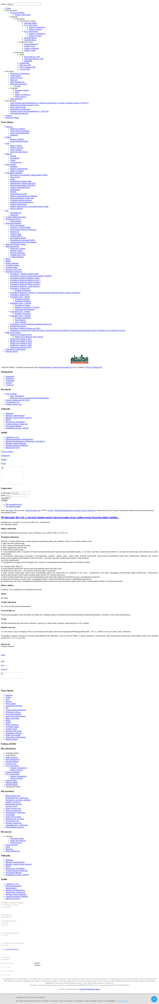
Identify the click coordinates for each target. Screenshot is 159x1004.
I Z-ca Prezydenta (30, 25)
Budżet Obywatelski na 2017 (21, 339)
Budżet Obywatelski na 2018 (21, 341)
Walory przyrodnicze (22, 94)
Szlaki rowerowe (16, 78)
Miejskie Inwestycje (13, 448)
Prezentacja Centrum (22, 305)
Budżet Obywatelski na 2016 (21, 335)
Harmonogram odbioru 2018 (20, 181)
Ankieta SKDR (16, 236)
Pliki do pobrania (16, 209)
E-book (17, 86)
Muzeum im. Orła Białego (15, 422)
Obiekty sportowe (16, 148)
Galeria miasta (15, 76)
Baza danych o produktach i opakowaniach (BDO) (29, 175)
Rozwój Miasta (11, 394)
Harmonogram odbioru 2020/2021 (23, 185)
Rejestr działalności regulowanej (22, 198)
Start (11, 510)
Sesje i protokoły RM (27, 67)
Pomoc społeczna (12, 263)
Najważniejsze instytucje (19, 113)
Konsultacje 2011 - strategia (20, 316)
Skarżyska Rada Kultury (19, 141)
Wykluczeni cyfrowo (13, 219)
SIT (7, 211)
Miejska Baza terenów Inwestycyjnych (24, 105)
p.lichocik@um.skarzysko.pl (89, 989)
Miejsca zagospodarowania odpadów (23, 196)
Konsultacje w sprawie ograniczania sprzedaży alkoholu (30, 276)
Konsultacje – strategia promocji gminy (24, 274)
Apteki (12, 160)
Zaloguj (4, 500)
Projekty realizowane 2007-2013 (18, 400)
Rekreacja (14, 80)
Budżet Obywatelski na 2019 (21, 343)
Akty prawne (15, 177)
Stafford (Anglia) (16, 251)
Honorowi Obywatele (14, 269)
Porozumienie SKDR (18, 238)
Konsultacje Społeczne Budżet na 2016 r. (25, 278)
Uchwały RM (25, 69)
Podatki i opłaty (30, 50)
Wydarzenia (10, 381)
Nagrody (9, 383)
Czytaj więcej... (123, 1000)
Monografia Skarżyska (18, 84)
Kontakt (9, 115)
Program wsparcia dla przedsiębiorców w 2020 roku (29, 111)
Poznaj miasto (11, 164)
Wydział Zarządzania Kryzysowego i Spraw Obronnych (75, 510)
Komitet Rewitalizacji (18, 326)
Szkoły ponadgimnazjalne (19, 133)
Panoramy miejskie (22, 90)
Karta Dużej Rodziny (13, 223)
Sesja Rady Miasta (12, 118)
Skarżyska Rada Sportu (18, 152)
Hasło (3, 495)
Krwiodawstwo (16, 162)
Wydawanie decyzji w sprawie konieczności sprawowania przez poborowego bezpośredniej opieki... (60, 517)
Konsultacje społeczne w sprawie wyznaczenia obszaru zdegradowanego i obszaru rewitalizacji (45, 293)
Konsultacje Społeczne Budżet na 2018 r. (25, 282)
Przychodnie (14, 158)
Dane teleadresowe (31, 44)
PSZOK (13, 192)
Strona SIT (14, 215)
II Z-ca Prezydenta (31, 31)
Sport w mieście (16, 145)
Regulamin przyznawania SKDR (22, 240)
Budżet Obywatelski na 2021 (21, 347)
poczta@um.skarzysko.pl (12, 949)
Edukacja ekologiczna (18, 204)
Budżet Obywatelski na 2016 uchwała (29, 337)
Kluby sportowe (16, 150)
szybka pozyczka (13, 3)
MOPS (8, 420)
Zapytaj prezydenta (17, 13)
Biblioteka (9, 413)
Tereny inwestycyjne (13, 808)
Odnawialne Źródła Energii (16, 349)
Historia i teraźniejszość (19, 169)
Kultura (8, 137)
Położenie (13, 167)
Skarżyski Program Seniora (16, 244)
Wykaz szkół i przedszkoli (19, 131)
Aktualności (10, 376)
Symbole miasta (11, 267)
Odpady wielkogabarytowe (20, 188)
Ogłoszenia (10, 378)
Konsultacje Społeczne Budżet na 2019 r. (25, 284)
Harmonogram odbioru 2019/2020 (23, 183)
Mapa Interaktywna (17, 82)
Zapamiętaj (5, 498)
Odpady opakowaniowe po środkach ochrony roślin (29, 206)
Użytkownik (5, 493)
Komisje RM (24, 63)
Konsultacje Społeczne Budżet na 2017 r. (25, 280)
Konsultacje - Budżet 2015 (20, 288)
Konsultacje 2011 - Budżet (20, 311)
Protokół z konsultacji (23, 290)
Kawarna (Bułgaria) (17, 253)
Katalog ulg (14, 232)
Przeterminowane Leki (18, 194)
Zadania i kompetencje (37, 27)
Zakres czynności (35, 29)
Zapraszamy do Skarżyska (20, 73)
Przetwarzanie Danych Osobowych (23, 230)
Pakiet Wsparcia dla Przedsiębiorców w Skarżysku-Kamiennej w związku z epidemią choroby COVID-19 (49, 103)
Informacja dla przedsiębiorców (21, 202)
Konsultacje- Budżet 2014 (19, 295)
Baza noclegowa (16, 99)
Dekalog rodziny (12, 351)
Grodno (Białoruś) (17, 257)
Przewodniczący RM (32, 57)
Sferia (17, 92)
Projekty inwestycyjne (14, 404)
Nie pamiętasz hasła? (13, 506)
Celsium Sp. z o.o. (12, 437)
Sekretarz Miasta (30, 38)
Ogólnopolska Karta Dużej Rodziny (23, 242)
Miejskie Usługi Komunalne (16, 443)
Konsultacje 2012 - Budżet (20, 297)
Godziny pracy (29, 46)
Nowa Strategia (20, 322)
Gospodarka (10, 815)
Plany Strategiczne (17, 396)
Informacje (14, 135)
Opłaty (12, 179)
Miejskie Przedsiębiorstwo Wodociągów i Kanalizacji (25, 441)
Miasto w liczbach (17, 171)
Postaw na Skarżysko (13, 810)
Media (8, 259)
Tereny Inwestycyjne (18, 107)
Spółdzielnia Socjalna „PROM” (17, 428)
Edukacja (9, 127)
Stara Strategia (20, 320)
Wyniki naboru (15, 221)
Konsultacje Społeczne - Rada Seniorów (25, 286)
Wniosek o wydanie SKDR (20, 227)
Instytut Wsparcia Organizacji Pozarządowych (56, 367)
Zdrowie (9, 154)
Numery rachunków (31, 48)
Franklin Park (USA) (18, 255)
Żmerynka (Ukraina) (17, 248)
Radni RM (28, 61)
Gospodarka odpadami (14, 173)
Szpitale (13, 156)
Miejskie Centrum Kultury (15, 415)
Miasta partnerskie (12, 246)
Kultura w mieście (17, 139)
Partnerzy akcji (15, 234)
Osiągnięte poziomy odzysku (21, 200)
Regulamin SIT (16, 213)
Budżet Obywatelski (13, 332)
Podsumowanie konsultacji (25, 309)
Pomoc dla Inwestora (13, 817)
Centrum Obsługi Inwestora (16, 217)
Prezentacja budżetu (22, 299)
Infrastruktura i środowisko (20, 109)
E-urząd (50, 510)
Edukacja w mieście (17, 129)
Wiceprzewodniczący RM (33, 59)
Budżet (8, 261)
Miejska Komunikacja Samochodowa (19, 439)
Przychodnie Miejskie (14, 426)
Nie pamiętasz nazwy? (14, 504)
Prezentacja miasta (17, 838)
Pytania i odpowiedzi (22, 15)
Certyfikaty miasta (12, 265)
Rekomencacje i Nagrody (15, 819)
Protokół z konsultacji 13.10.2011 (27, 307)
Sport (8, 143)
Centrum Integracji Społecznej (17, 424)
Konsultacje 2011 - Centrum (20, 303)
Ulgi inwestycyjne (12, 821)
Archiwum (10, 385)
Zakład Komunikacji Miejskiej (17, 445)
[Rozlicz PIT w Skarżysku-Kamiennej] (79, 363)
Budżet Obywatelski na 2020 (21, 345)
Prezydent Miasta (30, 23)
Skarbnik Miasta (30, 40)
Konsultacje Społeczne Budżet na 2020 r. (25, 328)
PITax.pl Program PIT (94, 367)
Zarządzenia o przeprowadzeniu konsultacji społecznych (31, 324)
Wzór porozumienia (17, 225)
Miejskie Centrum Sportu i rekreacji (19, 418)
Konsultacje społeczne (14, 272)
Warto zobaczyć (21, 97)
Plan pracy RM (25, 65)
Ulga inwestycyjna (12, 402)
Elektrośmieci (15, 190)
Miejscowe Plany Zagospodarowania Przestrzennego (29, 398)
